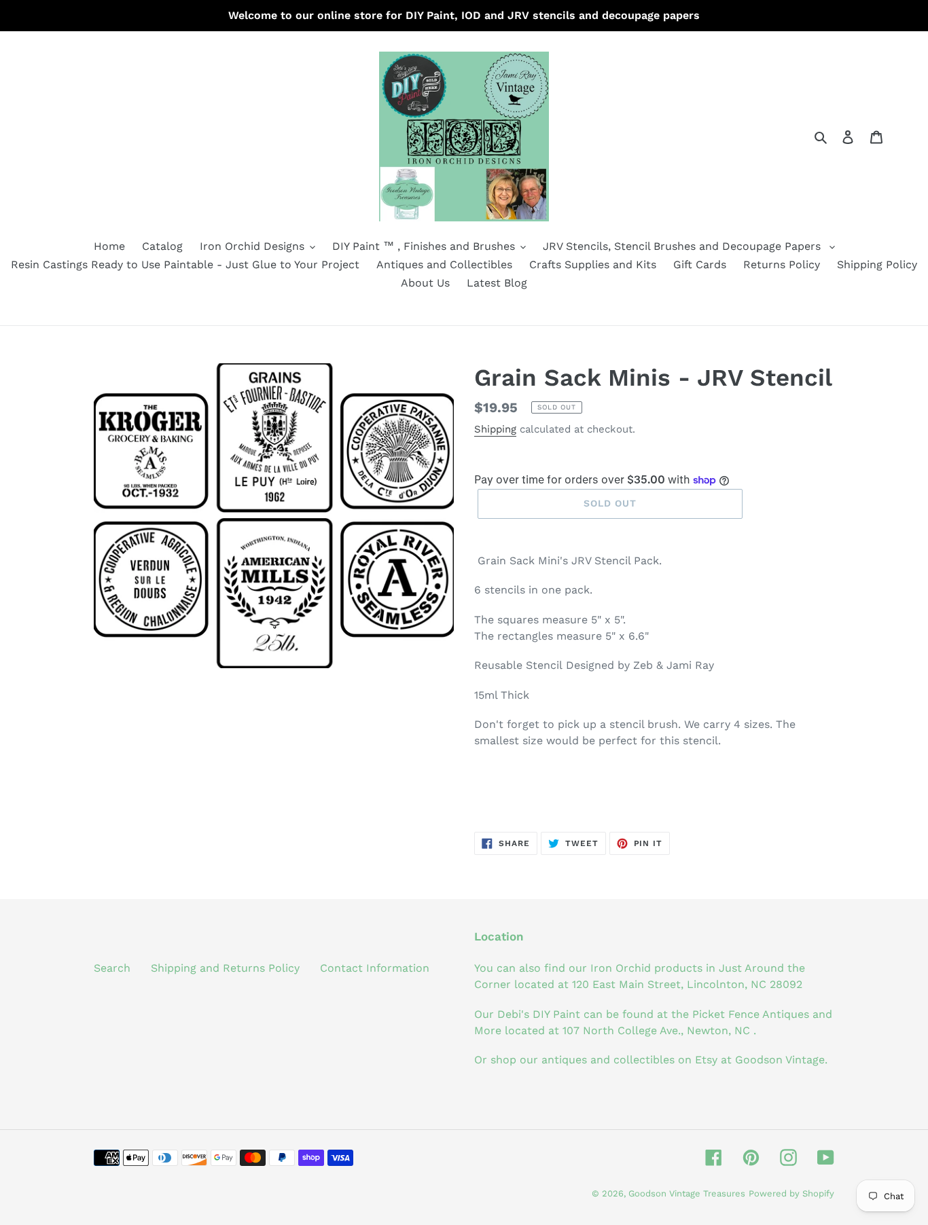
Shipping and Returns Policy (225, 968)
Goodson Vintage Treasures (686, 1193)
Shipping (495, 429)
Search (112, 968)
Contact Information (374, 968)
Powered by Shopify (791, 1193)
